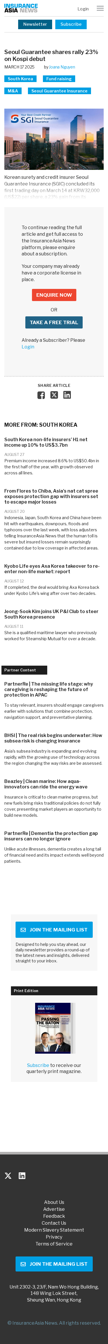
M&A (13, 90)
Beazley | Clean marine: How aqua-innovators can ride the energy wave (46, 784)
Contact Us (54, 1223)
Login (83, 9)
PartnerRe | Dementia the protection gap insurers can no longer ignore (51, 836)
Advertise (54, 1209)
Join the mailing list (59, 930)
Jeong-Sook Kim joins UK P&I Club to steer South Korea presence (51, 614)
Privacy (54, 1237)
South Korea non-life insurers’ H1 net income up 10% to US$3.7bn (46, 442)
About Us (54, 1202)
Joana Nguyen (62, 66)
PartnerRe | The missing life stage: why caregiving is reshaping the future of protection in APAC (48, 689)
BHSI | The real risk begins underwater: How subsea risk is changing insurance (53, 738)
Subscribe (71, 24)
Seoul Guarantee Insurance (59, 90)
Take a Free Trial (54, 322)
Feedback (54, 1216)
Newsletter (35, 24)
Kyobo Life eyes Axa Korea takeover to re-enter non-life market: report (52, 568)
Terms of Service (54, 1244)
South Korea (20, 78)
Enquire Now (54, 295)
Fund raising (59, 78)
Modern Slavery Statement (54, 1230)
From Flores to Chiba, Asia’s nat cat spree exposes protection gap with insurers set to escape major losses (51, 496)
